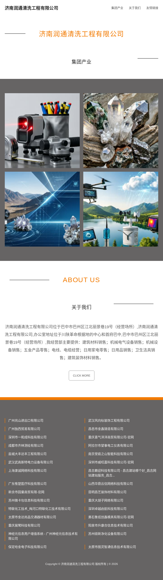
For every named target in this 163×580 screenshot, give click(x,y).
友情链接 (152, 8)
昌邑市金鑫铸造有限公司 (105, 429)
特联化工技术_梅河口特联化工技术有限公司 (39, 508)
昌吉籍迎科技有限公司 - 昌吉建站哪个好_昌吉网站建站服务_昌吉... (122, 473)
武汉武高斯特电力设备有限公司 (30, 462)
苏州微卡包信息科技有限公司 (29, 500)
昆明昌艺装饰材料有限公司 (107, 492)
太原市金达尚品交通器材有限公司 (32, 517)
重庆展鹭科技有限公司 (24, 525)
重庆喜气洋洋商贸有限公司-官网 (111, 437)
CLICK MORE (81, 375)
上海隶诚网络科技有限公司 (27, 470)
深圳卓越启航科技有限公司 (107, 508)
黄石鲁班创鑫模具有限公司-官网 (111, 517)
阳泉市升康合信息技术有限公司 (110, 525)
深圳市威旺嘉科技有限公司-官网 (111, 462)
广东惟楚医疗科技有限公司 (27, 483)
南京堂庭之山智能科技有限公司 (110, 454)
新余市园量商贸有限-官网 (26, 492)
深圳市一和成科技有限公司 (27, 437)
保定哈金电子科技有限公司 (27, 547)
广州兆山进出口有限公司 (25, 420)
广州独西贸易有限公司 (24, 429)
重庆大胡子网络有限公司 (105, 500)
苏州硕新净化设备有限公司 (107, 533)
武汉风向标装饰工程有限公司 (109, 420)
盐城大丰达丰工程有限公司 (27, 454)
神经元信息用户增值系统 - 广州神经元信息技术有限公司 (43, 536)
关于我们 (135, 8)
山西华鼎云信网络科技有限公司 (110, 483)
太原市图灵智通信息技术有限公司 (112, 547)
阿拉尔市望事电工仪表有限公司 (110, 445)
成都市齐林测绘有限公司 (25, 445)
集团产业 (117, 8)
